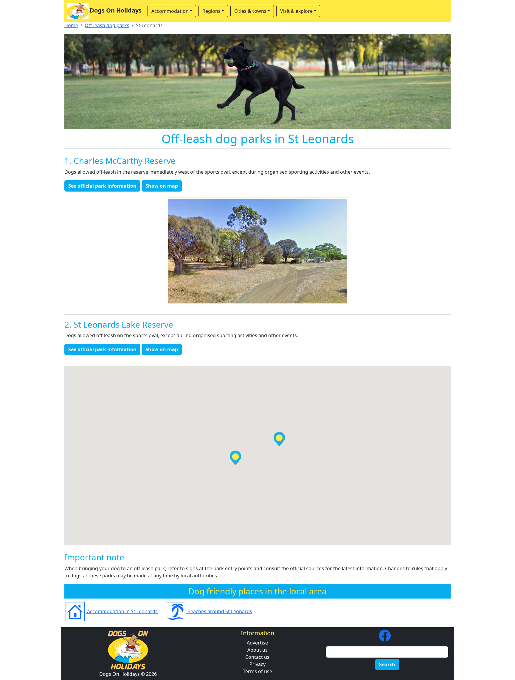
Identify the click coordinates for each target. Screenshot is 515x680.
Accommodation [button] (170, 11)
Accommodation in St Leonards (122, 611)
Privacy (257, 664)
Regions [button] (211, 11)
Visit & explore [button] (296, 11)
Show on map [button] (161, 186)
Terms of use (257, 671)
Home (71, 25)
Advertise (257, 642)
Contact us (257, 657)
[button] (235, 458)
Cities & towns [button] (250, 11)
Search (387, 664)
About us (257, 650)
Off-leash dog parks (107, 25)
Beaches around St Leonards (219, 611)
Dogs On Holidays (116, 10)
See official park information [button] (102, 186)
